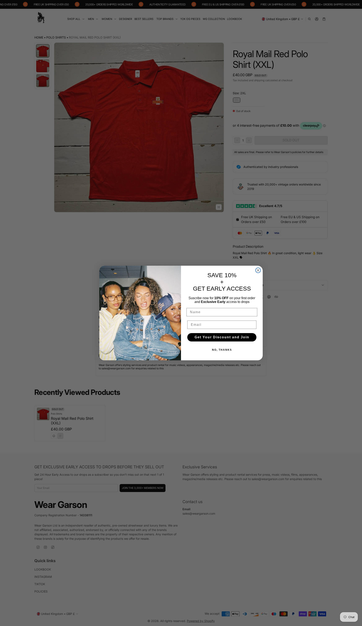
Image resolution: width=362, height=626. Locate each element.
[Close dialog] (258, 270)
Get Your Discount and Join (222, 337)
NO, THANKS (222, 349)
